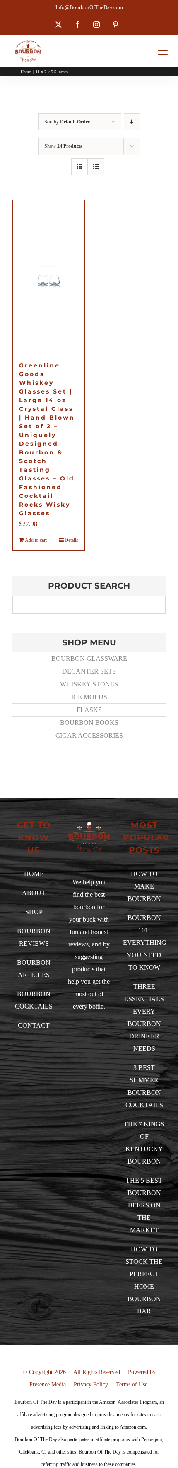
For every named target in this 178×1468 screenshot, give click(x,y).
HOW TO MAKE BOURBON (144, 886)
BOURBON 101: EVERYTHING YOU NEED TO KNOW (144, 942)
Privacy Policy (91, 1384)
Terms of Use (131, 1384)
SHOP (34, 911)
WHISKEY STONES (89, 684)
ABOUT (34, 892)
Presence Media (47, 1384)
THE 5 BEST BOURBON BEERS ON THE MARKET (144, 1205)
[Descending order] (132, 121)
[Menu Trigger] (162, 50)
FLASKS (89, 709)
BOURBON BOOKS (89, 722)
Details (71, 540)
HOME (34, 873)
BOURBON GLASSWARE (89, 658)
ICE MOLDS (89, 696)
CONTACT (34, 1025)
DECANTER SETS (89, 671)
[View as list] (96, 167)
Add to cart (36, 540)
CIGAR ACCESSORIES (89, 735)
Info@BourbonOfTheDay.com (89, 7)
